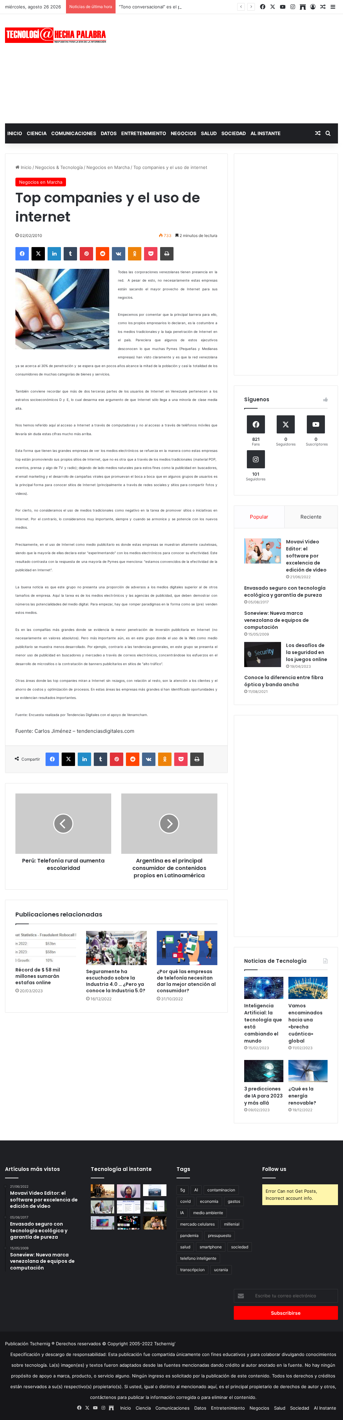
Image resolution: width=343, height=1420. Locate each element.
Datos (109, 133)
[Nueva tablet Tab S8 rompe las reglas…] (154, 1222)
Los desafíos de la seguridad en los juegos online (306, 652)
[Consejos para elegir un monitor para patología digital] (102, 1207)
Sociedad (233, 133)
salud (185, 1246)
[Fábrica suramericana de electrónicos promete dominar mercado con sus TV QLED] (102, 1222)
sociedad (239, 1246)
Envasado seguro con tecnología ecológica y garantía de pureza (285, 591)
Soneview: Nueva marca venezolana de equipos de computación (276, 620)
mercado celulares (197, 1224)
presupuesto (219, 1235)
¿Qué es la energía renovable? (302, 1095)
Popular (259, 517)
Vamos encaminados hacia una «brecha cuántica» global (305, 1023)
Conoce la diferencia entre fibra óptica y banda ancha (283, 681)
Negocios (183, 133)
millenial (231, 1224)
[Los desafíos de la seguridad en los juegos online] (262, 654)
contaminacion (221, 1189)
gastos (234, 1201)
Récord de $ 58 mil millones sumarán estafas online (37, 976)
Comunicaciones (73, 133)
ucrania (221, 1269)
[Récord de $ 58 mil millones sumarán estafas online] (45, 947)
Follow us (274, 1169)
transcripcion (192, 1269)
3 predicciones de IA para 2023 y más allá (263, 1095)
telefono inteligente (198, 1258)
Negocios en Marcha (108, 167)
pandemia (189, 1235)
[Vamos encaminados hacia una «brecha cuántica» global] (308, 988)
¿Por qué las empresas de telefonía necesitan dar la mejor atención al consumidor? (186, 981)
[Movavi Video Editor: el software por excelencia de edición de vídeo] (262, 551)
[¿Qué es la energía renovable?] (308, 1071)
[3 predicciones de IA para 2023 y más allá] (263, 1071)
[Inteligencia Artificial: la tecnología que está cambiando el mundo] (263, 988)
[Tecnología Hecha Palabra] (57, 35)
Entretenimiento (143, 133)
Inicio (14, 133)
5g (182, 1189)
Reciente (311, 517)
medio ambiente (208, 1212)
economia (209, 1201)
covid (185, 1201)
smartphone (211, 1246)
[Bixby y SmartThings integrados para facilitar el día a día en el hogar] (128, 1207)
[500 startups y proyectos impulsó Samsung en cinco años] (128, 1222)
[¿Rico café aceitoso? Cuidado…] (102, 1190)
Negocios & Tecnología (59, 167)
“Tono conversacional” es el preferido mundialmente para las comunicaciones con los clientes (217, 6)
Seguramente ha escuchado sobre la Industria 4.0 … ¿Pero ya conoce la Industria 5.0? (115, 981)
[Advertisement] (231, 68)
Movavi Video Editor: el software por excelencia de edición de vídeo (306, 555)
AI (196, 1189)
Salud (209, 133)
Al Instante (266, 133)
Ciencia (37, 133)
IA (182, 1212)
